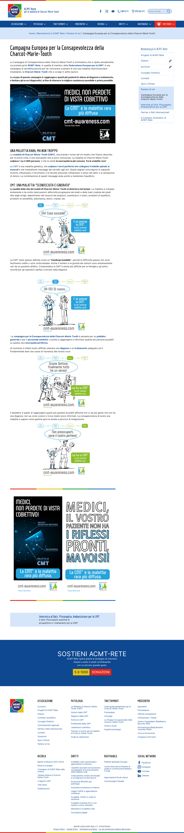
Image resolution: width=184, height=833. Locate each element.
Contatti (41, 732)
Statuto (41, 714)
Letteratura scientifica (80, 727)
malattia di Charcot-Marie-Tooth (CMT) (34, 154)
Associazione (45, 701)
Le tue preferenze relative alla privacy (115, 829)
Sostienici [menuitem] (167, 24)
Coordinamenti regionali (48, 725)
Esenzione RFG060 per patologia (81, 782)
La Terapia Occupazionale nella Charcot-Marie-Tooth (118, 721)
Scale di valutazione (80, 737)
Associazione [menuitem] (17, 24)
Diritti (75, 756)
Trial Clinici (42, 785)
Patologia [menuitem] (38, 24)
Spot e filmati (43, 740)
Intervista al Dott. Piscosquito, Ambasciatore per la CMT (156, 105)
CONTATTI (124, 11)
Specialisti (142, 706)
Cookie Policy (72, 829)
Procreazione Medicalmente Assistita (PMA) (150, 728)
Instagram (146, 767)
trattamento (81, 348)
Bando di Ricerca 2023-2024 (51, 762)
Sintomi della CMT (79, 712)
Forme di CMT (77, 720)
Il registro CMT (44, 781)
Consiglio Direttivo (46, 721)
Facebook (146, 762)
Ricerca (42, 756)
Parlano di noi (74, 33)
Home (32, 33)
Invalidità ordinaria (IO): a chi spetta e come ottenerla (84, 804)
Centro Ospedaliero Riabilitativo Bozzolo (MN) (152, 722)
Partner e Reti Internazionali (50, 729)
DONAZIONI (101, 672)
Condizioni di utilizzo (88, 829)
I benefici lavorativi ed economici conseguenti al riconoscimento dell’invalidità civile (85, 770)
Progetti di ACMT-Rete (48, 710)
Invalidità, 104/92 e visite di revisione (83, 798)
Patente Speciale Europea (115, 762)
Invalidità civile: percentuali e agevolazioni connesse (83, 763)
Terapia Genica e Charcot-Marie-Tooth (49, 776)
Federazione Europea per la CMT (86, 65)
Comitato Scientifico (47, 718)
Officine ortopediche (147, 714)
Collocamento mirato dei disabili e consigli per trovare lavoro (85, 776)
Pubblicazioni (43, 788)
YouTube (145, 771)
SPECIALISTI (140, 11)
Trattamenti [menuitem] (59, 24)
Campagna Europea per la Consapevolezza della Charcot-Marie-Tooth (154, 96)
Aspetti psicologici (112, 729)
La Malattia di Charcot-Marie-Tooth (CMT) (84, 707)
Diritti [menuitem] (122, 24)
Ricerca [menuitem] (101, 24)
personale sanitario (38, 339)
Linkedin (145, 775)
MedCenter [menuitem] (80, 24)
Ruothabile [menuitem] (143, 24)
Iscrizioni (42, 706)
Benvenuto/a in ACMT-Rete (51, 33)
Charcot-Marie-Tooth (36, 71)
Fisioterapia (109, 712)
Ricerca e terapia (45, 765)
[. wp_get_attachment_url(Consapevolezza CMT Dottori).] (87, 544)
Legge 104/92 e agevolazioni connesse (84, 792)
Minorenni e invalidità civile (83, 809)
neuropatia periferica (36, 342)
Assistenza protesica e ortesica (85, 787)
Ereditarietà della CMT (81, 723)
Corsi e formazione (146, 733)
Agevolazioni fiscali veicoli (116, 777)
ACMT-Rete (34, 65)
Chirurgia (108, 716)
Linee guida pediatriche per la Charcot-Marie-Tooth (117, 707)
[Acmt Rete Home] (17, 711)
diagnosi (64, 348)
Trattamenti (111, 701)
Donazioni (42, 736)
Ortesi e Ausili (110, 726)
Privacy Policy (59, 829)
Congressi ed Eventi (147, 737)
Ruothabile (110, 756)
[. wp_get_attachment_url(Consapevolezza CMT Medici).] (38, 544)
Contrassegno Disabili (114, 781)
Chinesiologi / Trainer (147, 718)
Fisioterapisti (143, 710)
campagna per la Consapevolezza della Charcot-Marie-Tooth (46, 336)
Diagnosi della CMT (79, 716)
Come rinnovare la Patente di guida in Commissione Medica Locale (117, 768)
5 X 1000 (81, 672)
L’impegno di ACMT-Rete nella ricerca (51, 770)
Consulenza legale (79, 812)
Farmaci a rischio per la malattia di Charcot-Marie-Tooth (85, 732)
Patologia (77, 701)
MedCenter (144, 701)
